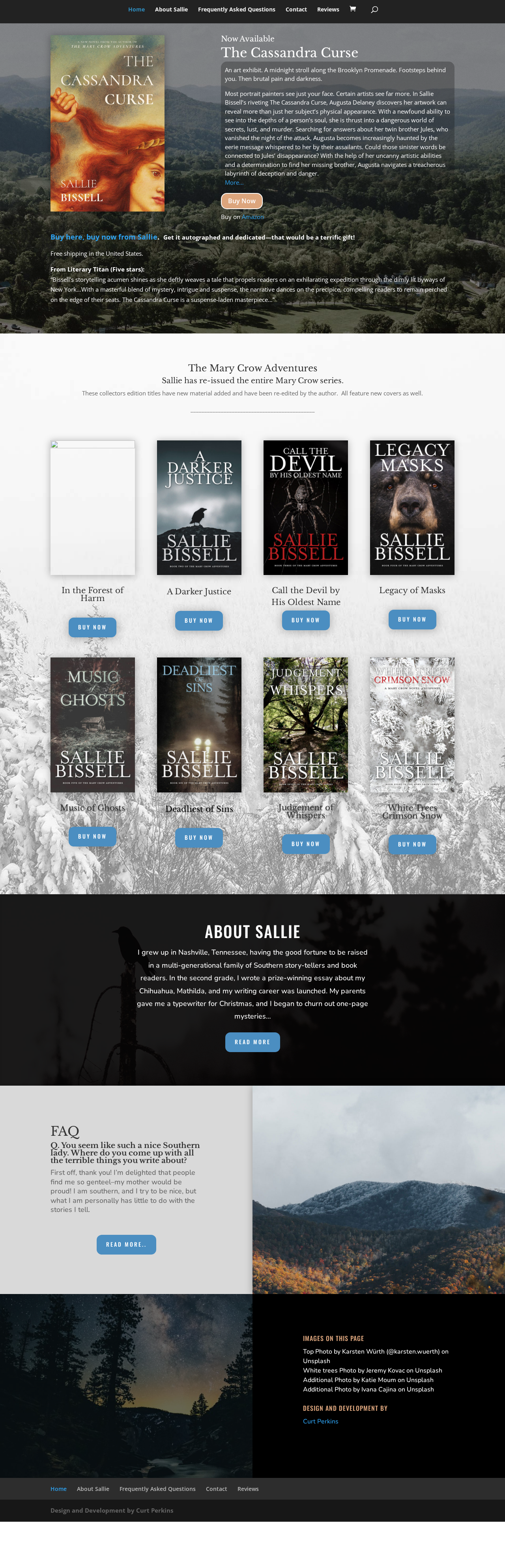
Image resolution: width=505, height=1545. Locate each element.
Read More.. (126, 1244)
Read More (253, 1041)
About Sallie (171, 10)
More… (234, 182)
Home (136, 10)
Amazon (253, 217)
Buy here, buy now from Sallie (103, 237)
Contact (296, 10)
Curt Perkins (321, 1421)
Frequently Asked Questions (236, 10)
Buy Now (242, 201)
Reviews (328, 10)
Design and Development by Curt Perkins (111, 1510)
